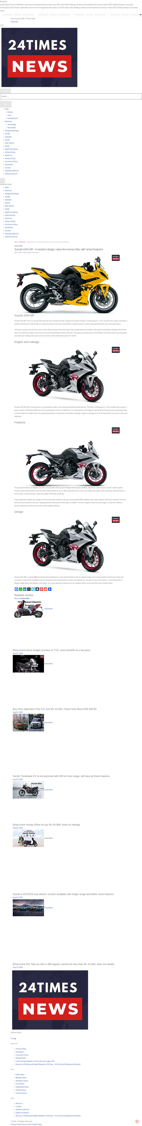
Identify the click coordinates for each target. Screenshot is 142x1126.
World (7, 146)
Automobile (11, 128)
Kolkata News (21, 1090)
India (7, 109)
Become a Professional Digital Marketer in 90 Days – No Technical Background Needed (48, 1064)
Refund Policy (10, 152)
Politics (10, 112)
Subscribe (14, 22)
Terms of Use (26, 1124)
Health (7, 134)
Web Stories (9, 143)
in (13, 1038)
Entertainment (12, 118)
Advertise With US (12, 171)
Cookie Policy (37, 1124)
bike (36, 577)
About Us (8, 155)
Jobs (9, 115)
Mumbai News (21, 1078)
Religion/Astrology (12, 131)
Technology (11, 124)
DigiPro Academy (11, 149)
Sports (7, 140)
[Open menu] (2, 25)
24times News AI (11, 174)
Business (8, 121)
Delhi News (20, 1074)
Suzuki (35, 488)
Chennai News (21, 1093)
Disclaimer (9, 164)
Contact (8, 168)
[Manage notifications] (137, 1121)
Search (6, 91)
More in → (22, 598)
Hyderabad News (22, 1087)
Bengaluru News (22, 1081)
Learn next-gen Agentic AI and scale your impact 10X (35, 1061)
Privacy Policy (10, 158)
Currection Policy (11, 161)
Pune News (20, 1084)
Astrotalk (8, 137)
